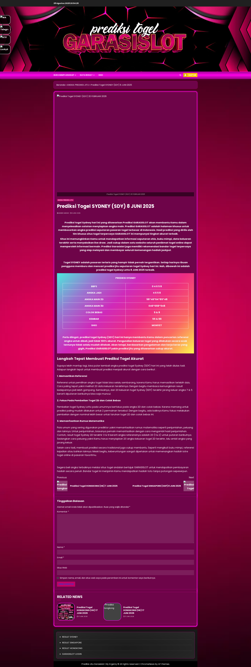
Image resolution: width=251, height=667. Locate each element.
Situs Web (62, 567)
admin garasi (64, 213)
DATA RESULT (86, 75)
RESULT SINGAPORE (72, 642)
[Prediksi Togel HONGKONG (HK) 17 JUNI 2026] (66, 611)
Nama (61, 547)
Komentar (63, 511)
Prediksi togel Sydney (78, 222)
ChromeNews (148, 664)
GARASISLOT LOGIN (72, 653)
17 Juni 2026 (83, 616)
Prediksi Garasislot (113, 246)
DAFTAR (192, 75)
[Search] (180, 75)
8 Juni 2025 (76, 213)
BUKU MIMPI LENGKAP (64, 75)
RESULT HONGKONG (72, 648)
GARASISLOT (141, 222)
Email (60, 557)
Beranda (60, 84)
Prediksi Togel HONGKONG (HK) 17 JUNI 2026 (87, 610)
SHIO (100, 75)
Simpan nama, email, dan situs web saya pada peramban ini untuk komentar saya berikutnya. (107, 577)
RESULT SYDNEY (70, 636)
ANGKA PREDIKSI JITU (78, 84)
